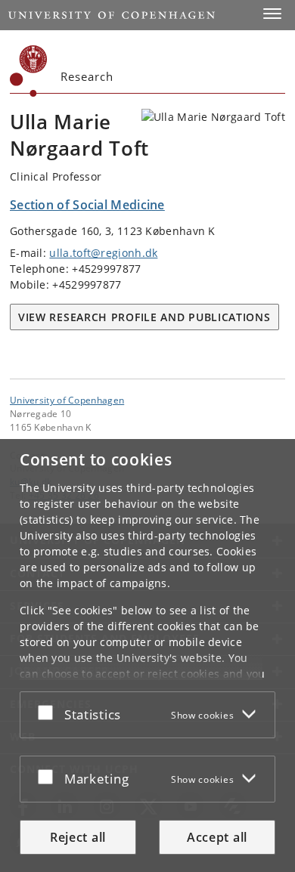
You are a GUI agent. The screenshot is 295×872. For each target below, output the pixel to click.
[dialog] (147, 655)
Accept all (217, 837)
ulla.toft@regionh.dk (103, 253)
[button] (272, 13)
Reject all (78, 837)
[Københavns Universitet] (29, 71)
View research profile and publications (144, 317)
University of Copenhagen (67, 400)
